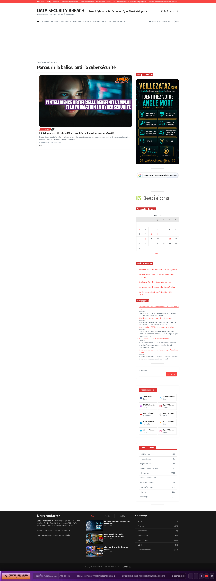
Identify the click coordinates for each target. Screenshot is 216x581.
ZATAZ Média (127, 567)
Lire (40, 145)
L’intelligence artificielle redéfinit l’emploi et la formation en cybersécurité (76, 133)
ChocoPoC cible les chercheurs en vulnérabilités (161, 576)
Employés (86, 21)
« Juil (156, 253)
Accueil (92, 11)
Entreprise (116, 11)
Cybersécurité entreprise (49, 21)
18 (145, 239)
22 (170, 239)
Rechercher (143, 371)
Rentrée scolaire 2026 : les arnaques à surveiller (156, 327)
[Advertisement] (108, 44)
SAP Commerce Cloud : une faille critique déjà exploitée (113, 576)
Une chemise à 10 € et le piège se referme (154, 338)
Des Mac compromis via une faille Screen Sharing (157, 287)
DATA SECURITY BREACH (60, 10)
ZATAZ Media (75, 521)
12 (151, 234)
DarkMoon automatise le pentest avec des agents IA (158, 269)
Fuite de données (99, 21)
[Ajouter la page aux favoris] (201, 576)
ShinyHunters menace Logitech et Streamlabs (155, 318)
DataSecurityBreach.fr (45, 521)
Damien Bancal (49, 523)
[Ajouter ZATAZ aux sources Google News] (212, 576)
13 (157, 234)
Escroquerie (65, 21)
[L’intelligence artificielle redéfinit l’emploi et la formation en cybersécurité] (85, 101)
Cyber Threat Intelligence (135, 11)
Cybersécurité (103, 11)
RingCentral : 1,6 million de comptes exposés (155, 282)
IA (52, 129)
